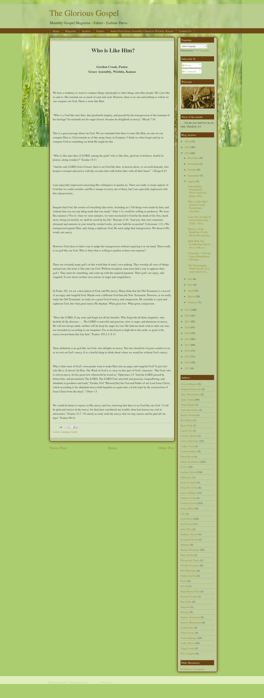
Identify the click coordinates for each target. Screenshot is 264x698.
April (191, 290)
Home (56, 31)
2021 (188, 321)
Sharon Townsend (190, 617)
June (190, 284)
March (191, 296)
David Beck (187, 456)
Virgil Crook (187, 648)
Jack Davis (186, 518)
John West (186, 529)
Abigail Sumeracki (191, 389)
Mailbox (185, 544)
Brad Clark (186, 425)
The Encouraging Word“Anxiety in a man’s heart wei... (198, 268)
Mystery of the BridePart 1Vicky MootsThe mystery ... (199, 232)
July (190, 279)
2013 (188, 368)
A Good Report (189, 384)
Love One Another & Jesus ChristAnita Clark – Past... (199, 220)
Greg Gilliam (188, 508)
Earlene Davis (188, 472)
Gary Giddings (188, 493)
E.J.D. (184, 466)
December (194, 158)
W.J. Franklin (188, 653)
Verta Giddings (189, 638)
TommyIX (93, 682)
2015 (188, 356)
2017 (188, 344)
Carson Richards (190, 441)
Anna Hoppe (187, 404)
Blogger (118, 682)
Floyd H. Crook (189, 487)
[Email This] (66, 427)
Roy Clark (186, 601)
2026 (188, 141)
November (194, 164)
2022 (188, 315)
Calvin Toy (186, 430)
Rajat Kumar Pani (190, 591)
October (192, 169)
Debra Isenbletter (190, 461)
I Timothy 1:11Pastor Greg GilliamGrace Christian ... (199, 256)
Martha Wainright (190, 549)
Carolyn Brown (189, 435)
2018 (188, 339)
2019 (188, 333)
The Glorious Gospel (84, 12)
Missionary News (190, 560)
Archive (86, 31)
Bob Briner (187, 420)
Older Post (167, 447)
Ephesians (186, 477)
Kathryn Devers (189, 534)
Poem (184, 581)
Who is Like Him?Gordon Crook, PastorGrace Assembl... (197, 206)
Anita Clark (187, 399)
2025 (188, 147)
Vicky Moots (188, 643)
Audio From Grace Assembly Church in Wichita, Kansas (141, 31)
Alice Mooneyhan (190, 394)
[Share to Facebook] (74, 427)
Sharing (185, 612)
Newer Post (58, 447)
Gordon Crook (69, 432)
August (192, 181)
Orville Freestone (190, 565)
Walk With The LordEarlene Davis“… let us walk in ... (200, 244)
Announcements (189, 410)
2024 (188, 153)
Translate (204, 50)
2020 (188, 327)
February (193, 302)
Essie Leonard (188, 482)
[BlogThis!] (69, 427)
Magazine (70, 31)
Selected (185, 607)
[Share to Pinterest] (77, 427)
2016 (188, 350)
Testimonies (187, 627)
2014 (188, 362)
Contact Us (185, 31)
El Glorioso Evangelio (193, 669)
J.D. (183, 513)
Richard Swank (189, 596)
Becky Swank (188, 415)
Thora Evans (187, 632)
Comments (190, 71)
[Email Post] (60, 426)
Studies (100, 31)
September (194, 175)
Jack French (187, 524)
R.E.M (184, 586)
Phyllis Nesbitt (188, 575)
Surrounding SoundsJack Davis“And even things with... (197, 191)
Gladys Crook (188, 498)
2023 (188, 309)
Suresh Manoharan (191, 622)
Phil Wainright (188, 570)
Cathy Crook (187, 446)
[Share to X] (71, 427)
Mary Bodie (187, 555)
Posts (187, 65)
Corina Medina (189, 451)
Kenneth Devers (189, 539)
